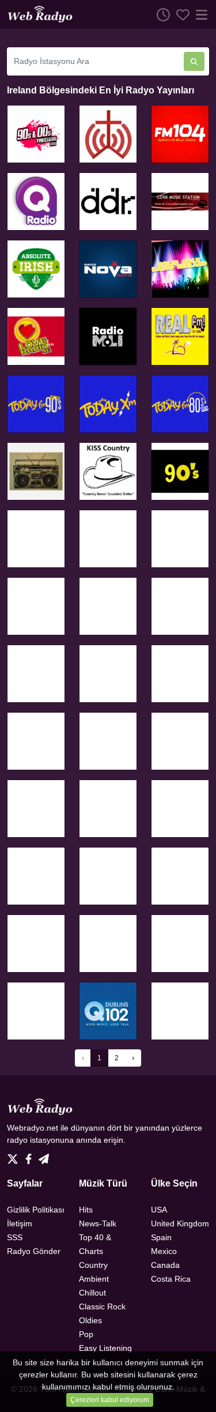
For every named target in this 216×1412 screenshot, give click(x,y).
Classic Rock (102, 1306)
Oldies (90, 1320)
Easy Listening (105, 1348)
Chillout (92, 1292)
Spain (161, 1237)
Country (93, 1265)
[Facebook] (30, 1156)
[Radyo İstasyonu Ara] (194, 61)
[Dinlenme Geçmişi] (160, 14)
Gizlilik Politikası (36, 1209)
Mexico (164, 1251)
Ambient (94, 1278)
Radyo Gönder (33, 1251)
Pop (86, 1334)
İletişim (19, 1223)
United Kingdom (180, 1223)
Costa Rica (171, 1278)
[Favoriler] (180, 14)
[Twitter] (15, 1156)
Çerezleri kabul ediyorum (109, 1400)
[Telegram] (44, 1156)
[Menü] (199, 14)
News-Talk (97, 1223)
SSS (14, 1237)
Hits (86, 1209)
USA (159, 1209)
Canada (165, 1265)
